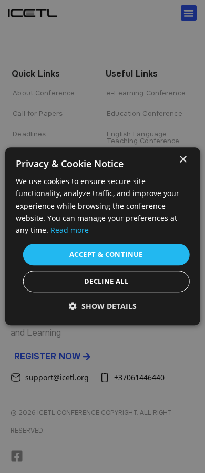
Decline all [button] (106, 281)
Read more (69, 230)
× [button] (183, 160)
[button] (103, 306)
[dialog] (102, 236)
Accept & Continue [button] (106, 254)
